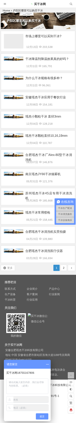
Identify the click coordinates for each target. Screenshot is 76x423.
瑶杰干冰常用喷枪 (37, 212)
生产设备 (10, 294)
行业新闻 (54, 294)
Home (6, 10)
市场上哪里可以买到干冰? (43, 36)
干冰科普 (10, 299)
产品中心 (54, 288)
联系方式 (10, 288)
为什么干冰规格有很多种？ (44, 78)
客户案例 (32, 294)
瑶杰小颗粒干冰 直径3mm (43, 116)
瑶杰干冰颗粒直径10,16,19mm (46, 135)
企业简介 (32, 288)
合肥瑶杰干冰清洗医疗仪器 (44, 251)
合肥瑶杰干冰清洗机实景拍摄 (45, 231)
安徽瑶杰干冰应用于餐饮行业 (45, 97)
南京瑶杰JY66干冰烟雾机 (43, 174)
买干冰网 (40, 4)
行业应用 (32, 299)
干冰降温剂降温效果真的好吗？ (47, 59)
